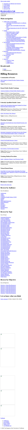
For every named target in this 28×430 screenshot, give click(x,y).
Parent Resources (4, 202)
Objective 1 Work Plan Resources (8, 285)
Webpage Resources (5, 275)
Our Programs (6, 42)
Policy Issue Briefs (5, 249)
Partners (2, 203)
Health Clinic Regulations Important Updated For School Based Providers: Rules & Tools (13, 106)
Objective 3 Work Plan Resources (8, 287)
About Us (5, 59)
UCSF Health (6, 5)
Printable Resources (5, 258)
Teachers (3, 208)
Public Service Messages (6, 265)
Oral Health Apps (5, 239)
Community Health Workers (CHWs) (14, 47)
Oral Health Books (5, 243)
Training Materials (5, 274)
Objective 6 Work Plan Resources (8, 291)
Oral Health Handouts (6, 245)
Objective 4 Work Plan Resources (8, 289)
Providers (3, 206)
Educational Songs (5, 231)
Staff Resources (4, 207)
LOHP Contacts (10, 63)
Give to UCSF (6, 8)
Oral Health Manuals (5, 247)
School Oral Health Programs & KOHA (15, 43)
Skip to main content (5, 1)
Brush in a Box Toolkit (11, 34)
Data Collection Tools (5, 221)
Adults (2, 194)
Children (3, 195)
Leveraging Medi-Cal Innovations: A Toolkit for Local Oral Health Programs (16, 38)
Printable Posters (4, 257)
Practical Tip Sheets (5, 252)
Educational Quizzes (5, 230)
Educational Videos (5, 232)
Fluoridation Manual (11, 35)
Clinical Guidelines (5, 218)
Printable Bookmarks (5, 253)
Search (2, 13)
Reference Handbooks (6, 267)
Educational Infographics (6, 227)
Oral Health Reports (5, 248)
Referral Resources (5, 269)
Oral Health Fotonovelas (6, 244)
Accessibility (6, 421)
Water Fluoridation (10, 44)
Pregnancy (3, 204)
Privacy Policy (6, 423)
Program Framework (5, 261)
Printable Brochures (5, 254)
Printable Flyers (4, 256)
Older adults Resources (6, 201)
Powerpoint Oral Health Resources (8, 250)
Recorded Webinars (5, 266)
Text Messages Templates (6, 272)
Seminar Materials (5, 270)
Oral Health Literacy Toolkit (12, 32)
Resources (5, 51)
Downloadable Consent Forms (7, 222)
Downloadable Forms (5, 223)
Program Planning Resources (7, 262)
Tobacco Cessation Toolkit (12, 33)
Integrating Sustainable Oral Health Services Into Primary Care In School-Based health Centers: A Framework (14, 133)
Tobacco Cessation (10, 46)
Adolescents (3, 193)
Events (7, 56)
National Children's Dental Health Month (15, 41)
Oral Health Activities (5, 238)
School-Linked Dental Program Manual (15, 39)
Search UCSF (6, 6)
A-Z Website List (7, 425)
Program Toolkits (4, 263)
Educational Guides (5, 226)
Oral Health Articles (5, 240)
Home (4, 69)
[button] (14, 191)
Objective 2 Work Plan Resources (8, 286)
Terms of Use (6, 424)
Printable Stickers (4, 260)
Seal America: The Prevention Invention (10, 148)
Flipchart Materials (5, 234)
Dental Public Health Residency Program (15, 50)
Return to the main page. (6, 184)
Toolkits (5, 30)
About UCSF (6, 7)
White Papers (4, 276)
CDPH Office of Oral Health (10, 21)
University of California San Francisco (12, 3)
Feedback (3, 418)
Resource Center (10, 54)
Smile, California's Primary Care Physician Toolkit (12, 159)
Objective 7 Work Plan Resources (8, 293)
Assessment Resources (6, 217)
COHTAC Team (10, 60)
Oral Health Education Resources (13, 52)
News (7, 57)
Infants (2, 199)
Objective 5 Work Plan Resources (8, 290)
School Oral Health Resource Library (9, 140)
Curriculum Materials (5, 219)
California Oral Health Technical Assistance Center (12, 12)
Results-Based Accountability (13, 48)
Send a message (4, 299)
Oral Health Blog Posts (6, 241)
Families (2, 198)
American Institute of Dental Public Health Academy (12, 90)
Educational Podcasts (5, 229)
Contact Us (8, 61)
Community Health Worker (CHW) (9, 197)
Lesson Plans (4, 236)
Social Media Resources (6, 271)
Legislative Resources (5, 235)
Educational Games (5, 225)
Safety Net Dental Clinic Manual (8, 113)
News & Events (7, 55)
